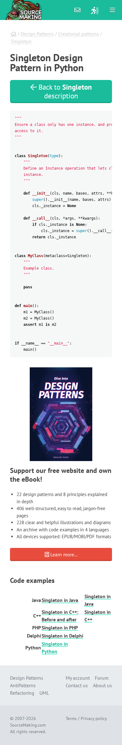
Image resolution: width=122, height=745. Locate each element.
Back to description (64, 91)
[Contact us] (77, 10)
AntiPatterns (23, 685)
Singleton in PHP (60, 627)
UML (44, 692)
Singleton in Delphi (62, 636)
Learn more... (63, 554)
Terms (71, 718)
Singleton (21, 41)
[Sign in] (94, 10)
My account (78, 677)
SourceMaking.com (28, 725)
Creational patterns (78, 34)
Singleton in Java (60, 600)
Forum (102, 677)
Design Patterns (37, 34)
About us (102, 685)
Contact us (77, 685)
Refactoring (22, 692)
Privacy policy (94, 718)
